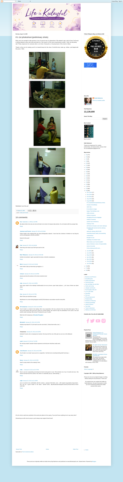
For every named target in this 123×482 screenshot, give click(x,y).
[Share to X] (32, 210)
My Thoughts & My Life (90, 289)
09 (86, 190)
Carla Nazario (23, 350)
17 (86, 173)
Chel (21, 245)
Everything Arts (89, 278)
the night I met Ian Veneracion (100, 344)
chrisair (22, 273)
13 (86, 182)
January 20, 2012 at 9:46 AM (30, 245)
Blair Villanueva (24, 254)
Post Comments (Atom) (27, 451)
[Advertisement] (47, 433)
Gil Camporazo (23, 306)
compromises (90, 235)
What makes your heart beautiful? (95, 242)
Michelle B (22, 322)
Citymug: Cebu (90, 223)
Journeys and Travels (25, 231)
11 (86, 186)
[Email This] (29, 210)
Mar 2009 (89, 259)
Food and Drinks (89, 282)
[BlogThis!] (30, 210)
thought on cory (90, 237)
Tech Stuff (87, 306)
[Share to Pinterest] (35, 210)
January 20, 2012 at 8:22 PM (34, 350)
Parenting (87, 293)
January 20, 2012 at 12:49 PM (30, 283)
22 (86, 163)
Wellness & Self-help (90, 310)
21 (86, 165)
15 (86, 178)
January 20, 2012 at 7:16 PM (30, 341)
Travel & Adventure (90, 308)
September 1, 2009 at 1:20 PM (30, 221)
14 (86, 180)
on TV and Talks (89, 291)
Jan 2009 (89, 263)
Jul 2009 (89, 250)
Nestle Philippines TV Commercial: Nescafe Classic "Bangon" (100, 334)
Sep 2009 (89, 198)
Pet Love (87, 295)
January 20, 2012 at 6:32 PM (34, 331)
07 (86, 268)
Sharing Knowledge (90, 302)
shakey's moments (91, 215)
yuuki (21, 341)
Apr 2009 (89, 257)
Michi (21, 264)
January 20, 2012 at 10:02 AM (35, 254)
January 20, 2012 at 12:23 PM (31, 273)
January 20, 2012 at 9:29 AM (38, 231)
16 (86, 175)
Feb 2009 (89, 261)
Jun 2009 (89, 253)
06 (86, 270)
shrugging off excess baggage (94, 217)
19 (86, 169)
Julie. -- (22, 369)
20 (86, 167)
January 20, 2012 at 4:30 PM (35, 306)
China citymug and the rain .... (94, 248)
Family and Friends (24, 212)
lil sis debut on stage (92, 209)
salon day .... (90, 207)
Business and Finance (90, 277)
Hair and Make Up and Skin (92, 284)
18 (86, 171)
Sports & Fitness (89, 304)
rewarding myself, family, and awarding (96, 233)
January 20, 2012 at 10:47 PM (31, 369)
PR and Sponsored (90, 297)
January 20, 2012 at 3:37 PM (29, 294)
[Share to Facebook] (34, 210)
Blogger (94, 461)
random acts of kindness (93, 221)
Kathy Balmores (98, 98)
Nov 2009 (89, 194)
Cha (21, 294)
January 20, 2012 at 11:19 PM (30, 380)
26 (86, 154)
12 (86, 184)
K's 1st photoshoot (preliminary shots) (96, 202)
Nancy (21, 360)
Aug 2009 (89, 201)
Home (47, 449)
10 (86, 188)
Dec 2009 (89, 192)
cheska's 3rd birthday (92, 204)
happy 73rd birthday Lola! (93, 211)
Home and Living (89, 286)
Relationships (88, 299)
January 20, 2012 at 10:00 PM (31, 360)
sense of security (91, 246)
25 (86, 157)
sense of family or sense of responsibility (96, 244)
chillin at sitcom (90, 213)
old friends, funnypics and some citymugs (97, 226)
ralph (21, 380)
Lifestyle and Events (90, 288)
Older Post (75, 449)
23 (86, 161)
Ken (21, 221)
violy (21, 283)
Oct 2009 (89, 196)
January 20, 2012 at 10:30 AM (30, 264)
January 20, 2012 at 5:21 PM (33, 322)
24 (86, 159)
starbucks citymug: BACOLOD (94, 231)
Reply (21, 226)
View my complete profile (99, 100)
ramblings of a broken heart (93, 239)
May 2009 (89, 255)
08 (86, 266)
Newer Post (19, 449)
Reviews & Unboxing (90, 300)
